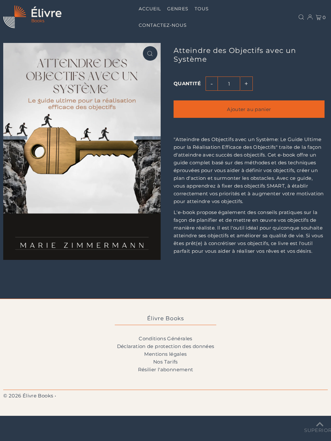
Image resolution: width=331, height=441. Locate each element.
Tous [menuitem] (202, 9)
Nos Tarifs (165, 362)
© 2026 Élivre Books (28, 396)
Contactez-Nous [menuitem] (163, 25)
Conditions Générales (165, 338)
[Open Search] (301, 16)
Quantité (187, 83)
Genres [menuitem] (177, 9)
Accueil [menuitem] (150, 9)
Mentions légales (165, 354)
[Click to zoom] (150, 53)
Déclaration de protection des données (165, 346)
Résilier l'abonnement (165, 369)
